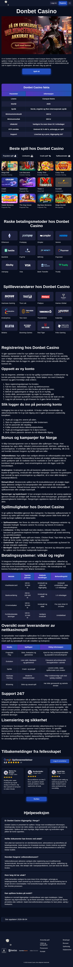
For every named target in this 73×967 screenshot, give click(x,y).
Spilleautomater (61, 156)
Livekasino (26, 156)
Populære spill (8, 156)
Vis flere (36, 799)
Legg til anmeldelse (59, 761)
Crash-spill (44, 156)
